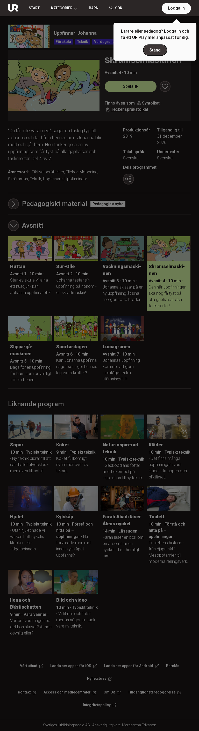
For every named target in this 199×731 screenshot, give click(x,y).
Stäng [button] (155, 50)
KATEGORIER (62, 8)
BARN (93, 8)
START (34, 8)
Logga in (176, 8)
